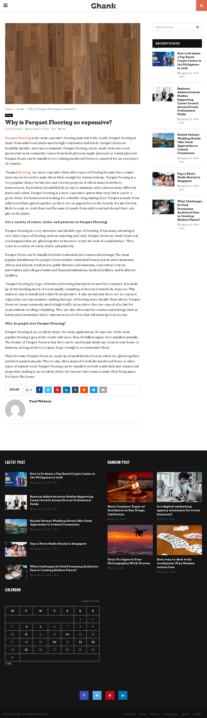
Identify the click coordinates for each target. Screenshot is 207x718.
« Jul (8, 663)
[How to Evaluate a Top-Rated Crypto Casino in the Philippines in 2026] (163, 59)
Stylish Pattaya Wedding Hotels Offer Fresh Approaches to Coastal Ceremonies (189, 144)
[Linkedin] (122, 695)
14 (67, 634)
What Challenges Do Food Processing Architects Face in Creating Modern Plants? (189, 210)
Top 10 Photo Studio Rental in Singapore (188, 177)
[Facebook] (84, 695)
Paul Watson (15, 128)
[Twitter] (97, 695)
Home (9, 115)
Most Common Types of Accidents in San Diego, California (126, 510)
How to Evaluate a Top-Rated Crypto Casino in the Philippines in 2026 (189, 61)
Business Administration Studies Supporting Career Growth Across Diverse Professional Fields (188, 101)
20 (54, 642)
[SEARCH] (197, 27)
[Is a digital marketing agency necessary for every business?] (179, 487)
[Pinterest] (110, 695)
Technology (171, 714)
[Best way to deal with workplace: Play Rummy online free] (179, 540)
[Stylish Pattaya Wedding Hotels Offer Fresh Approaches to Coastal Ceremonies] (163, 140)
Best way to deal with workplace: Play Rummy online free (176, 563)
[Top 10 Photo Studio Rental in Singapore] (163, 179)
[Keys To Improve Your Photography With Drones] (130, 540)
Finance (155, 714)
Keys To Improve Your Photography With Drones (129, 561)
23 (93, 642)
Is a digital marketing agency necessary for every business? (178, 510)
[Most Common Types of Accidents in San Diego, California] (130, 487)
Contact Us (129, 714)
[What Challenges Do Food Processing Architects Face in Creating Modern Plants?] (163, 207)
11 (26, 634)
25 (26, 650)
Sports (185, 714)
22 (80, 642)
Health (197, 714)
